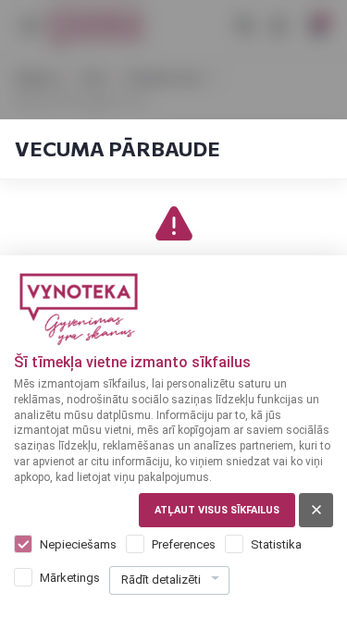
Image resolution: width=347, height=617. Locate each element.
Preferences (184, 544)
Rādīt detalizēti (161, 579)
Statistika (276, 544)
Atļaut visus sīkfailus (217, 510)
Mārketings (70, 578)
